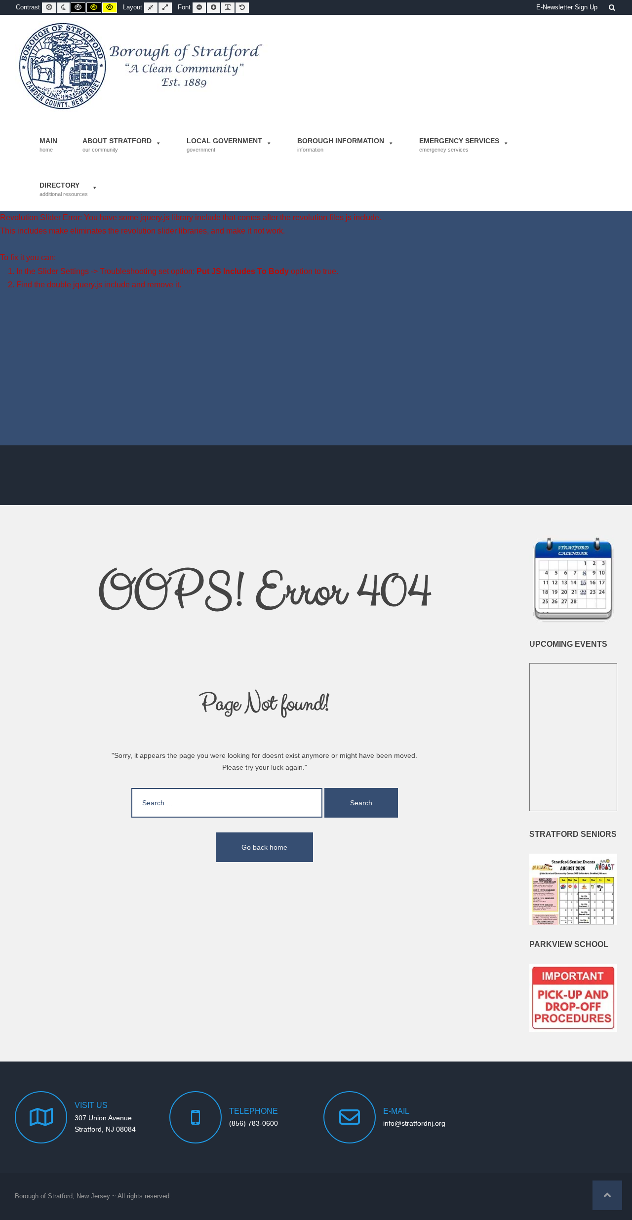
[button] (607, 1195)
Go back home (264, 847)
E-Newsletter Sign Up (566, 7)
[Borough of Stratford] (142, 66)
